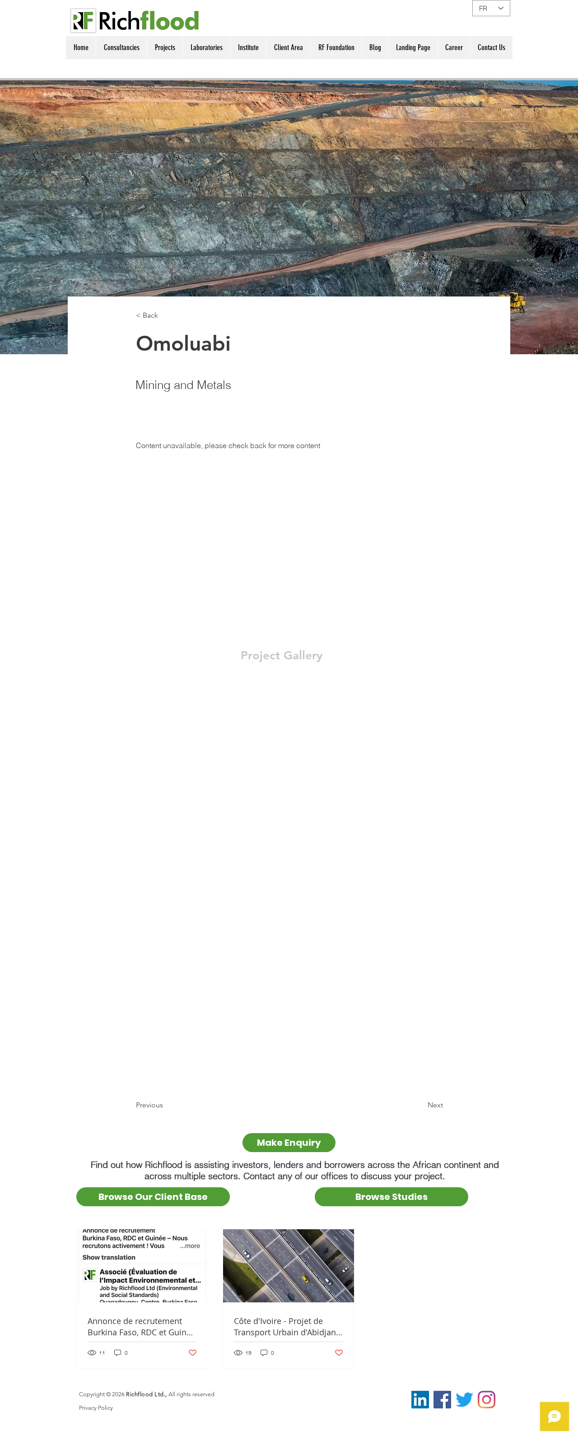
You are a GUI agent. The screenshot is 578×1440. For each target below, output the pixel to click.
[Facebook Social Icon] (442, 1399)
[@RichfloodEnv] (464, 1399)
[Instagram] (486, 1399)
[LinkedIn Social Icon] (420, 1399)
